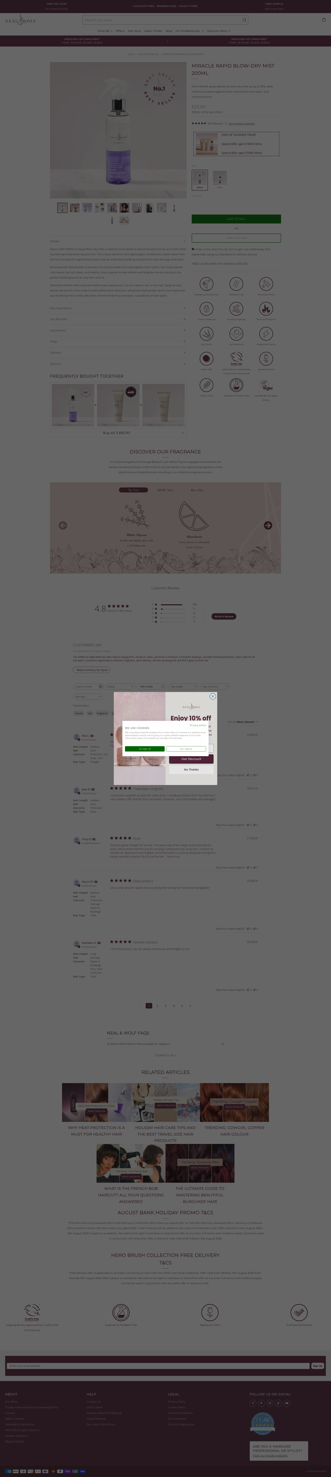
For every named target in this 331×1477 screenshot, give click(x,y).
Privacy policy (198, 725)
